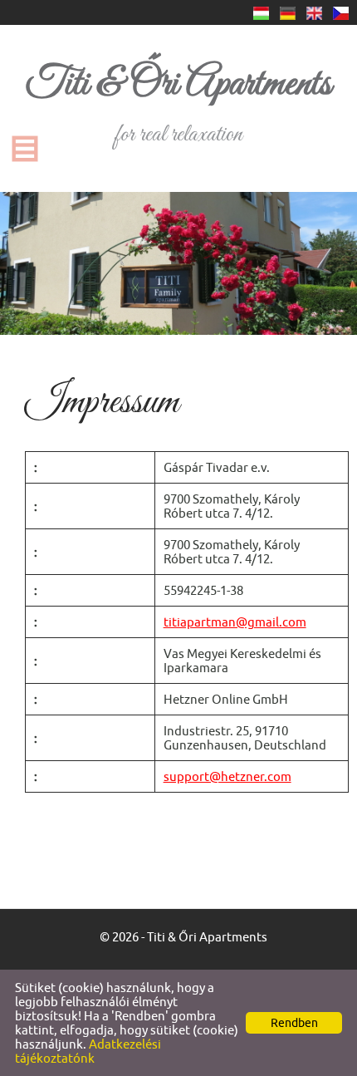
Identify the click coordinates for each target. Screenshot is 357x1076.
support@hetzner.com (227, 776)
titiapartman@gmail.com (235, 622)
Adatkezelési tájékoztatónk (88, 1051)
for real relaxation (178, 104)
